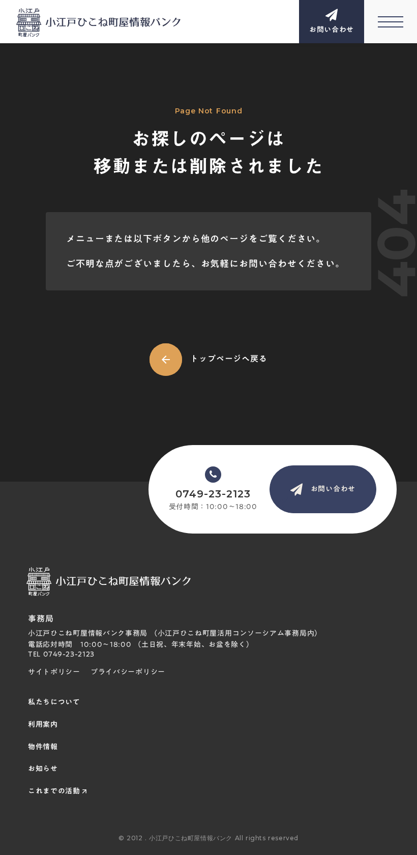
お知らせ (43, 769)
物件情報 (43, 747)
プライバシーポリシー (128, 672)
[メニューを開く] (390, 21)
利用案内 (43, 725)
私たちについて (54, 702)
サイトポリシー (54, 672)
